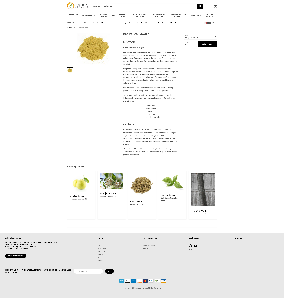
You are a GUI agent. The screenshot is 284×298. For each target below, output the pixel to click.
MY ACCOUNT (102, 248)
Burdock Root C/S (137, 204)
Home (69, 28)
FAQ (99, 258)
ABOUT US (101, 251)
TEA (113, 15)
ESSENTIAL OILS (73, 15)
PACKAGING (196, 15)
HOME (100, 245)
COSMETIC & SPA (123, 15)
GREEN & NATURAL (210, 15)
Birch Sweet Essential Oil (200, 214)
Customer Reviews (149, 245)
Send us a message (15, 256)
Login (200, 23)
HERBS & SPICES (103, 15)
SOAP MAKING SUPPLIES (159, 15)
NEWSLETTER (147, 248)
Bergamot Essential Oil (78, 199)
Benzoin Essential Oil (108, 197)
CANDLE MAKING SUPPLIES (140, 15)
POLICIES (101, 254)
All (85, 23)
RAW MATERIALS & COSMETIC (178, 15)
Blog (190, 249)
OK (109, 271)
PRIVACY (100, 261)
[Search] (200, 6)
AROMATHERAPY (89, 15)
